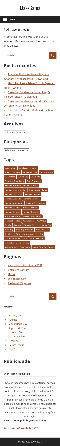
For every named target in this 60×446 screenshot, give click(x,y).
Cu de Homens (46, 172)
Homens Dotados (32, 194)
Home (11, 274)
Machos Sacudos (12, 220)
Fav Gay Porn (15, 315)
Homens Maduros (32, 198)
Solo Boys (9, 234)
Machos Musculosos (32, 216)
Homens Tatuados (31, 212)
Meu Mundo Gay (17, 323)
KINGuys (13, 340)
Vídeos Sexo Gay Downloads (17, 247)
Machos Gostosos (13, 216)
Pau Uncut (41, 220)
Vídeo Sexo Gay (37, 238)
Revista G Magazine (19, 283)
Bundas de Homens (27, 168)
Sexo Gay (9, 229)
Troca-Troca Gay (12, 238)
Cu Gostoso (10, 176)
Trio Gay (39, 234)
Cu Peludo (35, 176)
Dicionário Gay (17, 279)
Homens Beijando (13, 185)
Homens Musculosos (14, 203)
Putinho (12, 319)
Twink (25, 238)
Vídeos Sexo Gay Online (43, 247)
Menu (13, 19)
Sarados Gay (30, 225)
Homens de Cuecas (13, 194)
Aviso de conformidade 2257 (25, 265)
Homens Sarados (12, 212)
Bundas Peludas (30, 172)
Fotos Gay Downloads (14, 181)
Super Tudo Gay (17, 328)
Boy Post (13, 349)
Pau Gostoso (28, 220)
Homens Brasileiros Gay (15, 190)
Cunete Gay (23, 176)
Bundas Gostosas (12, 172)
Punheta (17, 225)
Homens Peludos (30, 207)
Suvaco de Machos (24, 234)
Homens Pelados (12, 207)
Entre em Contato (18, 270)
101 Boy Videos (17, 336)
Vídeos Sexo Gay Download (17, 242)
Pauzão (8, 225)
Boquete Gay (10, 168)
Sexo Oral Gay (42, 229)
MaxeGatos (30, 7)
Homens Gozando (13, 198)
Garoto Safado (16, 344)
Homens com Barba (38, 190)
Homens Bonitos (30, 185)
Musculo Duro (16, 332)
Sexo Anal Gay (44, 225)
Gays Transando (34, 181)
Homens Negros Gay (35, 203)
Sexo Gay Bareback (24, 229)
